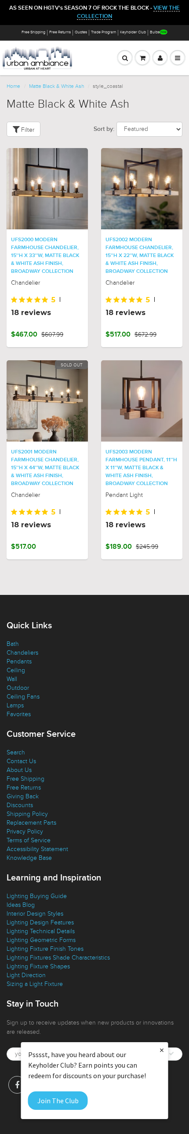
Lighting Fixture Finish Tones (45, 949)
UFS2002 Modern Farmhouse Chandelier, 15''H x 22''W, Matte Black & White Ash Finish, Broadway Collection (139, 255)
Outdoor (18, 688)
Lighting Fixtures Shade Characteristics (58, 957)
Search (16, 752)
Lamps (15, 705)
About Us (19, 770)
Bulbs (155, 32)
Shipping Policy (27, 814)
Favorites (19, 714)
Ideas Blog (21, 905)
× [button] (162, 1049)
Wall (12, 679)
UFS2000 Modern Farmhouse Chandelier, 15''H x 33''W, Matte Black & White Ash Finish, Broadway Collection (45, 255)
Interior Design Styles (35, 913)
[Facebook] (17, 1085)
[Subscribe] (171, 1054)
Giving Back (23, 796)
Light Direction (26, 975)
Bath (13, 644)
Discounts (20, 805)
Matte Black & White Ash (56, 86)
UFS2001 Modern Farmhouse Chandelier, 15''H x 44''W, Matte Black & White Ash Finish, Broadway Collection (45, 467)
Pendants (19, 661)
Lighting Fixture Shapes (38, 966)
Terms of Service (29, 840)
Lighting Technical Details (41, 931)
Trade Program (103, 32)
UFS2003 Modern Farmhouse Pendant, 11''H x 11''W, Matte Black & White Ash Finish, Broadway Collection (141, 467)
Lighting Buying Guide (37, 896)
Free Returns (60, 32)
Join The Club (58, 1100)
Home (13, 86)
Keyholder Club (133, 32)
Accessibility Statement (37, 849)
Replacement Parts (31, 822)
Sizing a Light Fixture (35, 984)
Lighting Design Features (40, 922)
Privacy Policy (25, 831)
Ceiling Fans (23, 696)
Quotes (81, 32)
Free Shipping (33, 32)
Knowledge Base (29, 858)
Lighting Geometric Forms (41, 940)
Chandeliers (22, 652)
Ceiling (16, 670)
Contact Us (21, 761)
